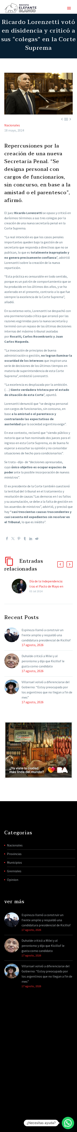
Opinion (12, 880)
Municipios (14, 862)
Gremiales (14, 871)
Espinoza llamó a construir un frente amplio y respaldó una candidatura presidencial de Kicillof (46, 635)
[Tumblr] (24, 538)
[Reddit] (36, 538)
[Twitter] (13, 538)
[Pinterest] (19, 538)
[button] (60, 564)
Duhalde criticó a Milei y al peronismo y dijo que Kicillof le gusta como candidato (43, 661)
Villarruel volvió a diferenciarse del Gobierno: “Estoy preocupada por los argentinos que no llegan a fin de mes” (47, 689)
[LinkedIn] (30, 538)
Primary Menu (69, 8)
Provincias (14, 854)
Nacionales (12, 125)
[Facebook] (7, 538)
